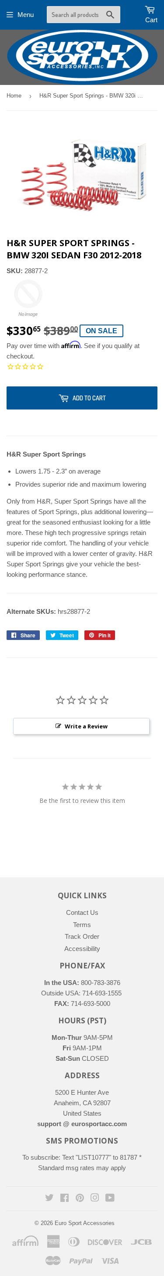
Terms (82, 924)
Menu (25, 14)
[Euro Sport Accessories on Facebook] (64, 1198)
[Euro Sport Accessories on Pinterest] (79, 1198)
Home (14, 95)
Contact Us (82, 912)
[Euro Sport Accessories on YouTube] (110, 1198)
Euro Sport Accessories (85, 1223)
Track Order (82, 936)
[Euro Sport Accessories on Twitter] (49, 1198)
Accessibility (82, 948)
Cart (151, 20)
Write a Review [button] (86, 726)
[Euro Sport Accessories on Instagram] (95, 1198)
